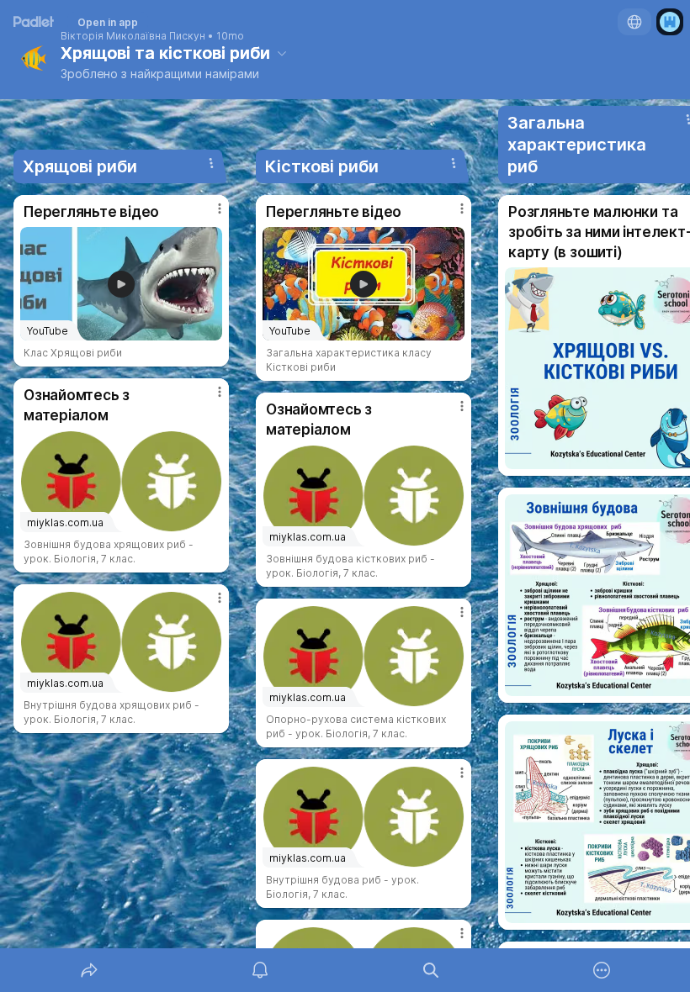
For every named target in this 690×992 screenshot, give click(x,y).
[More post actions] (208, 215)
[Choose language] (634, 21)
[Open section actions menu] (211, 163)
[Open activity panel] (260, 970)
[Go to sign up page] (669, 21)
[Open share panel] (89, 970)
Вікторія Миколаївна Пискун (133, 36)
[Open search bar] (431, 970)
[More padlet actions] (601, 970)
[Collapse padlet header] (282, 53)
